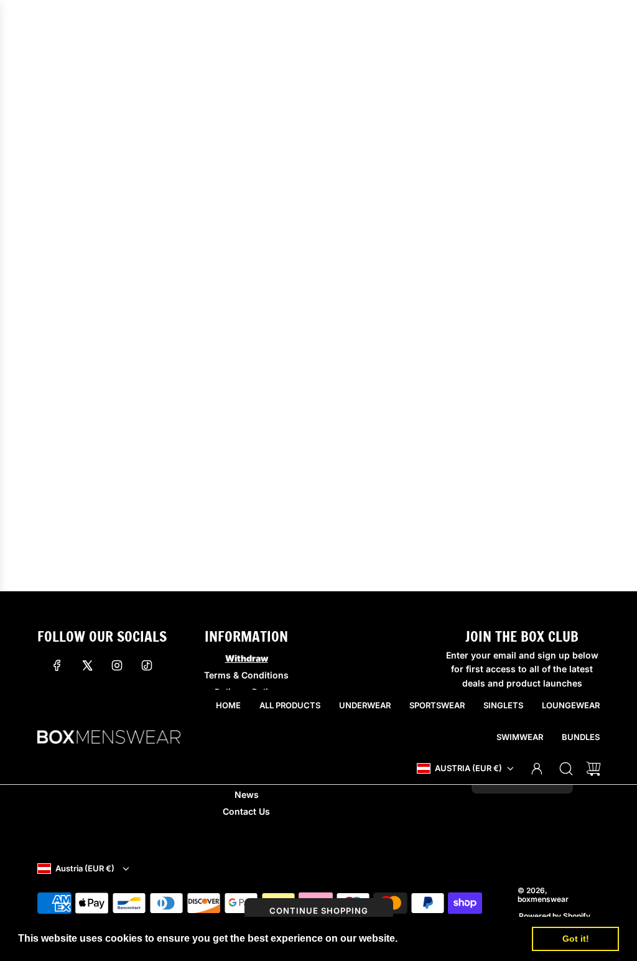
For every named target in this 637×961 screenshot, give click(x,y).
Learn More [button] (428, 938)
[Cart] (593, 768)
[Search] (566, 768)
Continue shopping (318, 911)
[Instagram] (117, 665)
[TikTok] (146, 665)
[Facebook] (57, 665)
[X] (87, 665)
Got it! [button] (575, 939)
